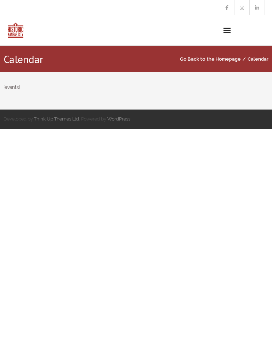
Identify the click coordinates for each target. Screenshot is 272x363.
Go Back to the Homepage (210, 59)
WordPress (118, 119)
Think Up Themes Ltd (56, 119)
